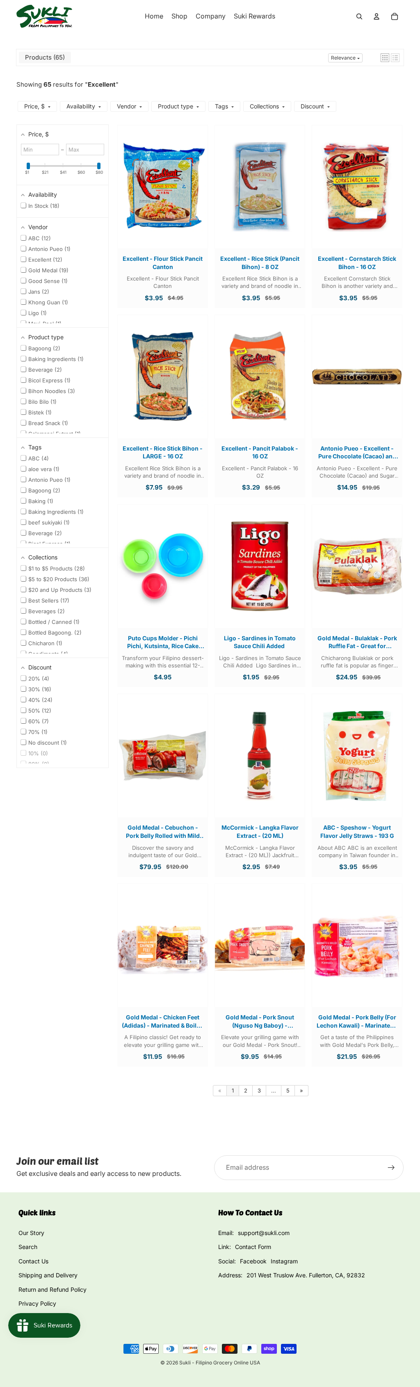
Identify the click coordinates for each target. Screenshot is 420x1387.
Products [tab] (44, 57)
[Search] (359, 16)
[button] (385, 57)
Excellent (102, 84)
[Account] (377, 16)
